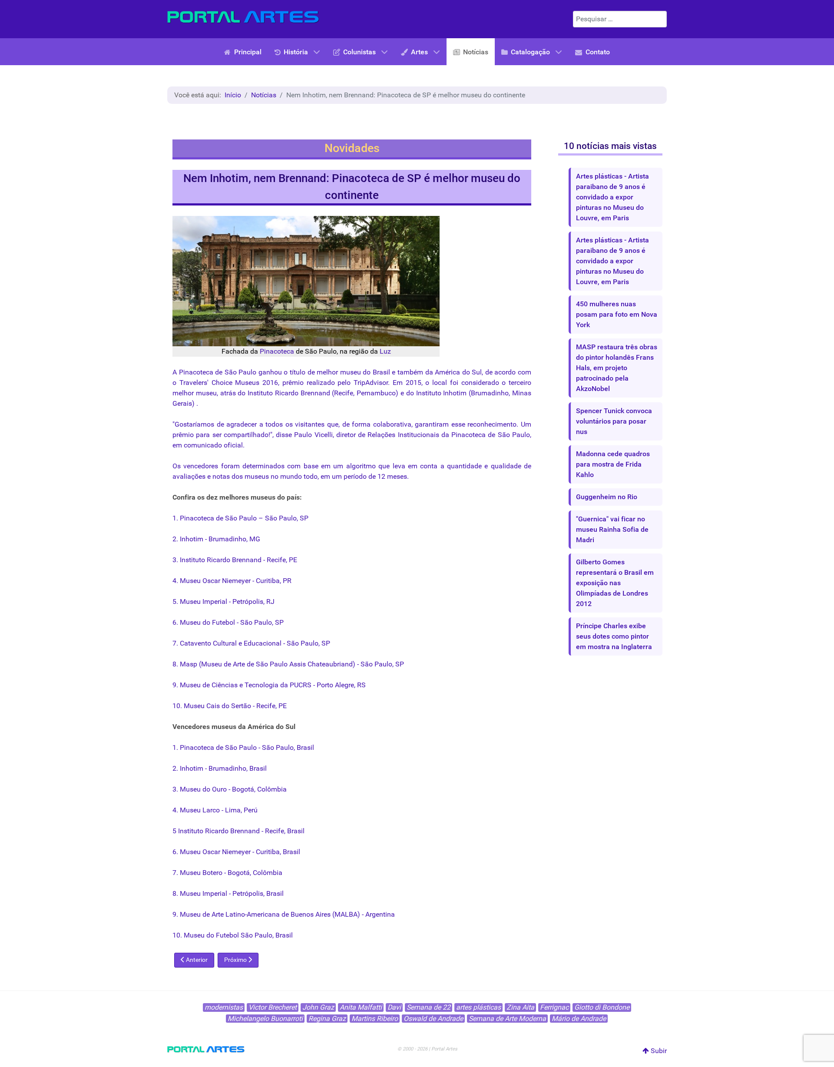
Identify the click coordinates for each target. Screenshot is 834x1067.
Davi (394, 1007)
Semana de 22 (428, 1007)
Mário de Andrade (579, 1018)
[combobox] (620, 19)
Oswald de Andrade (433, 1018)
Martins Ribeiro (374, 1018)
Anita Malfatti (361, 1007)
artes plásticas (478, 1007)
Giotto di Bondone (601, 1007)
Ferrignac (554, 1007)
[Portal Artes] (243, 17)
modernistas (224, 1007)
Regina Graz (327, 1018)
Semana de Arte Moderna (507, 1018)
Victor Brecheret (272, 1007)
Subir (658, 1051)
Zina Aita (520, 1007)
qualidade (506, 466)
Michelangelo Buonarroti (265, 1018)
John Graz (318, 1007)
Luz (385, 351)
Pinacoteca (277, 351)
